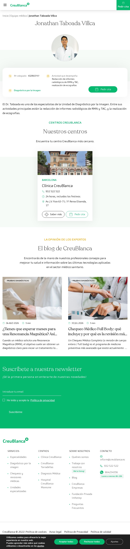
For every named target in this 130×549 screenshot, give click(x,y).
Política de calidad (101, 531)
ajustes (40, 546)
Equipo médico (18, 15)
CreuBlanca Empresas (78, 485)
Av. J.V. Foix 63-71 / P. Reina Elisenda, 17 (66, 203)
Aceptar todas (66, 541)
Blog (74, 477)
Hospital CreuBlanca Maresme (47, 483)
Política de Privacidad (76, 531)
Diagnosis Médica (50, 473)
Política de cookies (36, 531)
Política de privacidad (42, 400)
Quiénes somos (80, 457)
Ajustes (114, 541)
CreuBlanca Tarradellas (47, 465)
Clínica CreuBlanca (51, 457)
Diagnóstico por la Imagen (27, 90)
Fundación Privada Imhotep (82, 495)
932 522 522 (53, 191)
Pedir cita (123, 6)
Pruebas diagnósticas (18, 280)
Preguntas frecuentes (78, 506)
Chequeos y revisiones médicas (16, 477)
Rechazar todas (92, 541)
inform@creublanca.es (112, 459)
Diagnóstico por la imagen (20, 465)
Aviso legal (55, 531)
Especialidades (18, 457)
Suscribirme (15, 412)
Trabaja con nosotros (78, 465)
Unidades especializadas (18, 489)
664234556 (111, 472)
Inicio (6, 15)
